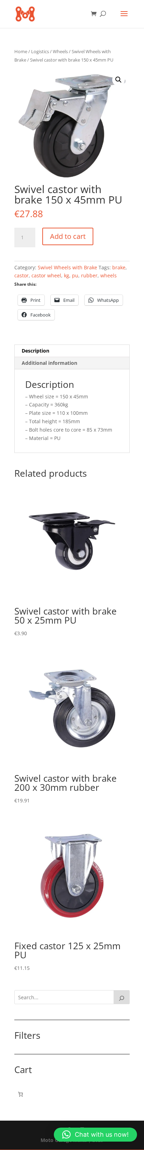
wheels (108, 275)
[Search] (122, 997)
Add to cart (68, 236)
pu (75, 275)
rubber (89, 275)
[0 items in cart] (20, 1094)
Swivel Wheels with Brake (67, 267)
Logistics (40, 51)
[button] (118, 79)
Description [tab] (35, 350)
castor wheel (46, 275)
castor (21, 275)
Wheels (60, 51)
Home (20, 51)
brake (118, 267)
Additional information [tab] (49, 363)
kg (66, 275)
